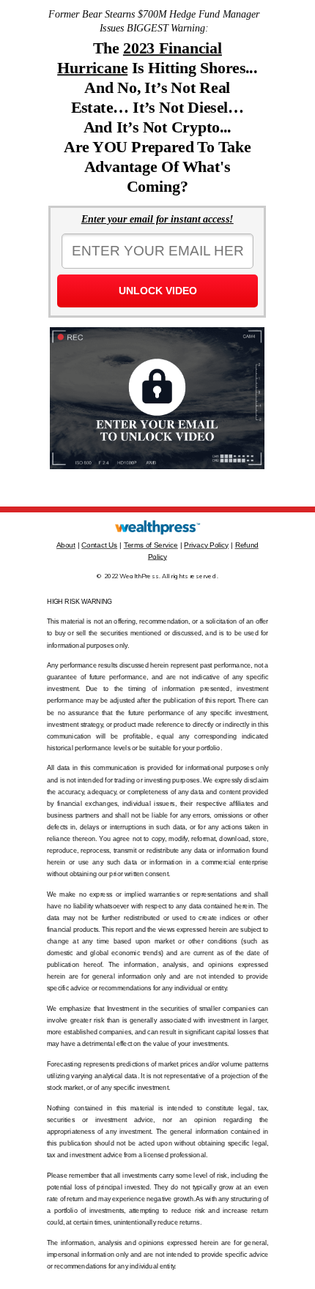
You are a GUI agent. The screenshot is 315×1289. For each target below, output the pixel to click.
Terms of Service (151, 545)
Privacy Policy (206, 545)
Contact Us (99, 545)
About (65, 545)
